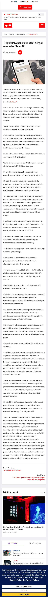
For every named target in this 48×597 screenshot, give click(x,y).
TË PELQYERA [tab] (36, 543)
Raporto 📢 (34, 1)
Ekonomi (16, 551)
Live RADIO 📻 (23, 1)
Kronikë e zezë (21, 34)
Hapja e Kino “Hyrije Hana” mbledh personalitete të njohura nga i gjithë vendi (23, 528)
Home (5, 34)
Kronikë (11, 34)
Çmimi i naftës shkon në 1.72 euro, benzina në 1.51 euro (28, 554)
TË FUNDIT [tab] (13, 543)
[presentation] (39, 14)
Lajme (10, 498)
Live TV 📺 (13, 1)
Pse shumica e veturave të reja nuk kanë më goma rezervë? (28, 564)
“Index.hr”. (14, 102)
